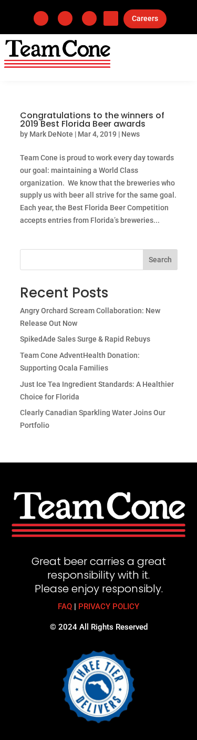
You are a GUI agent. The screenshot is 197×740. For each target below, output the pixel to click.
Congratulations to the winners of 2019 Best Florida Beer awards (92, 119)
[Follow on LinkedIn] (65, 18)
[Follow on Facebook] (41, 18)
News (130, 134)
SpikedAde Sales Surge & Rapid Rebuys (85, 339)
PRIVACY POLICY (108, 606)
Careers (145, 18)
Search (160, 259)
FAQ (65, 606)
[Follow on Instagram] (89, 18)
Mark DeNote (51, 134)
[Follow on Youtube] (110, 18)
